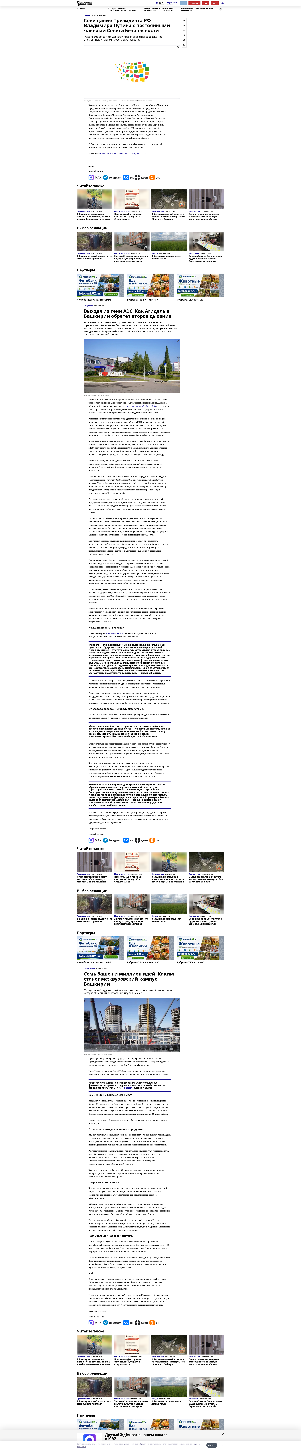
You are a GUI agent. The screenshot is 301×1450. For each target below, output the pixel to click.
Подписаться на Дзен (172, 3)
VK (183, 3)
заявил (128, 1087)
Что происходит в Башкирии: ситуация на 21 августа (197, 9)
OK (205, 3)
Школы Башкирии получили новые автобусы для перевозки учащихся (159, 9)
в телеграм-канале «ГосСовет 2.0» (139, 406)
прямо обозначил (114, 633)
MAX (214, 3)
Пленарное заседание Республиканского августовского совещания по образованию (122, 9)
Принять (212, 1445)
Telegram (194, 3)
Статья (81, 8)
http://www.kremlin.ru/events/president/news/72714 (123, 153)
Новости (87, 15)
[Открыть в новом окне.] (95, 177)
